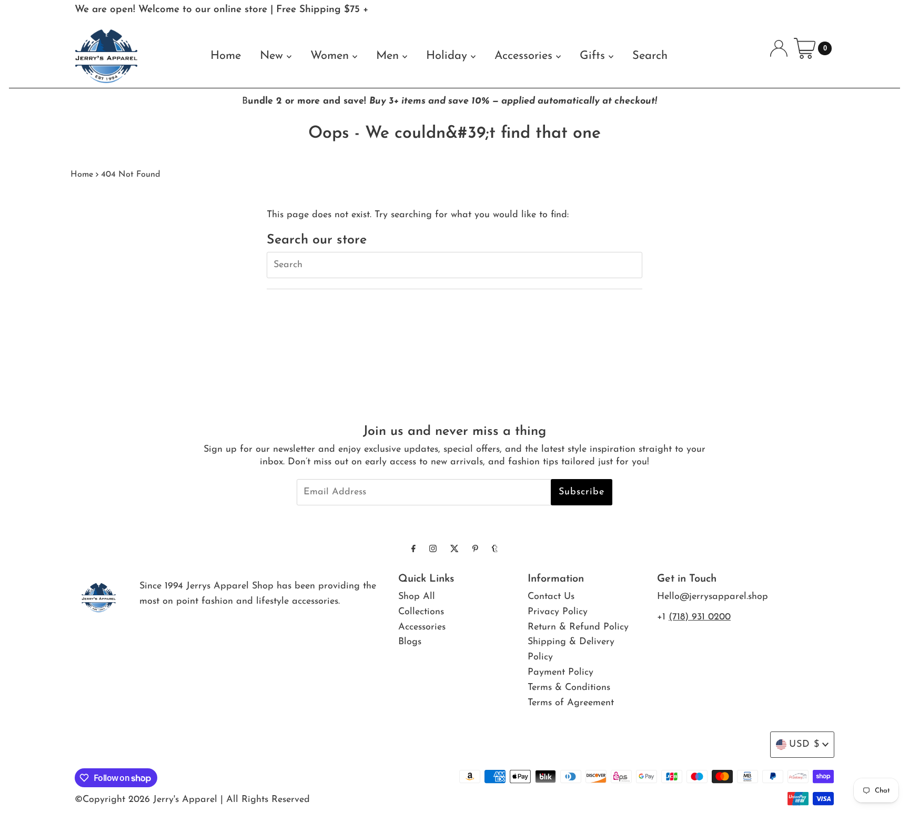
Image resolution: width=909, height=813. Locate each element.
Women (331, 56)
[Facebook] (413, 549)
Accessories (525, 56)
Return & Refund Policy (578, 627)
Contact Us (551, 597)
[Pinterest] (475, 549)
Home (225, 56)
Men (389, 56)
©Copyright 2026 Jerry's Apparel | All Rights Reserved (192, 800)
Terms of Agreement (571, 703)
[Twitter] (454, 549)
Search (650, 56)
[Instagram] (433, 549)
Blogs (409, 642)
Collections (421, 612)
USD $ (804, 744)
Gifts (594, 56)
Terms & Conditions (569, 688)
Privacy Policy (558, 612)
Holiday (448, 56)
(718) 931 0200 (700, 617)
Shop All (416, 597)
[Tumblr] (495, 549)
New (273, 56)
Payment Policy (560, 672)
